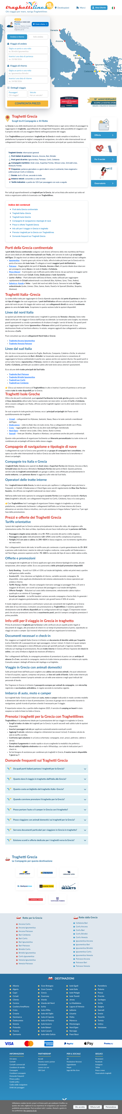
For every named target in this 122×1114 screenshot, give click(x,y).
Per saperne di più (30, 1111)
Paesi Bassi (74, 1034)
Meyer (69, 1067)
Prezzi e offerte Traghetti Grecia (25, 224)
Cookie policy (14, 1082)
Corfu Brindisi (82, 934)
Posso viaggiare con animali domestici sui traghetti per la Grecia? (44, 820)
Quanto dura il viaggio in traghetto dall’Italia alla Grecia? (39, 779)
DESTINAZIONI (64, 978)
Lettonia (72, 1010)
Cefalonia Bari (82, 923)
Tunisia (101, 1021)
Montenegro (74, 1024)
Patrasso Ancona (83, 959)
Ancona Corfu (24, 924)
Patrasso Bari (81, 962)
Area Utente (100, 8)
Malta (71, 1017)
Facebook (98, 1062)
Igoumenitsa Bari (83, 945)
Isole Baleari (46, 1027)
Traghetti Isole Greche (21, 217)
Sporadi (101, 1010)
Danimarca (17, 1017)
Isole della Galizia (48, 1034)
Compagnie (14, 1070)
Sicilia (100, 1003)
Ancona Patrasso (26, 931)
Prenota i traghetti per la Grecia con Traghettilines (33, 232)
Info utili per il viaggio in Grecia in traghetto (30, 228)
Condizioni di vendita (17, 1067)
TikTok (97, 1067)
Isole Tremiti (74, 996)
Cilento (16, 1000)
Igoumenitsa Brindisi (84, 948)
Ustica (100, 1024)
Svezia (100, 1014)
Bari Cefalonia (24, 935)
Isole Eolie (73, 989)
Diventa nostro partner (46, 1062)
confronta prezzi (28, 103)
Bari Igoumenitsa (26, 942)
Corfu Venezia (82, 937)
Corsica (16, 1003)
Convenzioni (42, 1065)
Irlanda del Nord (48, 1003)
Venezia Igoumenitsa (27, 960)
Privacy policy (15, 1079)
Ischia (43, 1007)
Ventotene (102, 1027)
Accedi (40, 1059)
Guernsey (45, 996)
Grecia (44, 993)
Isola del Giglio (47, 1014)
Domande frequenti (17, 1076)
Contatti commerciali (17, 1065)
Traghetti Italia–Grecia (21, 213)
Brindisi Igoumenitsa (27, 953)
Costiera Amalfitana (21, 1007)
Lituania (72, 1014)
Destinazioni (63, 8)
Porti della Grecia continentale (25, 209)
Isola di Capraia (47, 1017)
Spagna (101, 1007)
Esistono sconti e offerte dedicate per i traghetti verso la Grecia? (43, 840)
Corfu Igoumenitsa (26, 956)
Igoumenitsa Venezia (84, 955)
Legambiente (71, 1065)
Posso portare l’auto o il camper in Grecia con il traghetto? (40, 810)
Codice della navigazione (18, 1085)
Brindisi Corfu (24, 949)
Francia (16, 1031)
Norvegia (73, 1031)
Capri (15, 993)
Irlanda (44, 1000)
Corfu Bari (80, 930)
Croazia (16, 1014)
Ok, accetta (80, 1107)
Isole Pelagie (74, 993)
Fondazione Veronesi (74, 1062)
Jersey (72, 1000)
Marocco (73, 1021)
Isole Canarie (46, 1031)
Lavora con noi (43, 1067)
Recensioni (99, 1059)
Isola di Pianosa (47, 1021)
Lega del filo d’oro (73, 1070)
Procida (101, 996)
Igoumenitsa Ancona (84, 941)
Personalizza (111, 1107)
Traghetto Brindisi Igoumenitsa (22, 377)
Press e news (100, 1070)
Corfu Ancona (82, 927)
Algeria (15, 989)
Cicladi (15, 996)
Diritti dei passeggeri (17, 1088)
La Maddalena (75, 1003)
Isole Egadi (73, 986)
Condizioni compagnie (18, 1073)
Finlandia (16, 1027)
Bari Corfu (23, 938)
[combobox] (27, 51)
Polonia (101, 989)
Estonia (16, 1024)
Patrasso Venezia (83, 966)
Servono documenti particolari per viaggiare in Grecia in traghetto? (45, 830)
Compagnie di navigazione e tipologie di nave (31, 220)
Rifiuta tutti (95, 1107)
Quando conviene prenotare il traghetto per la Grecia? (39, 799)
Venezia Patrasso (26, 964)
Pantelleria (102, 986)
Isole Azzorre (46, 1024)
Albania (16, 986)
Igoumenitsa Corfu (83, 952)
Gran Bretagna (47, 986)
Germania (17, 1034)
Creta (15, 1010)
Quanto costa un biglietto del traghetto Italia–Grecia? (38, 789)
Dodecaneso (18, 1021)
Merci (82, 8)
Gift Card (41, 1070)
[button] (114, 7)
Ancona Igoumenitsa (27, 928)
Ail (68, 1059)
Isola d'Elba (45, 1010)
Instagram (99, 1065)
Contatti (12, 1062)
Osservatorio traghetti (103, 1073)
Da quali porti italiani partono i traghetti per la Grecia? (38, 769)
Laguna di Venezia (76, 1007)
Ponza (100, 993)
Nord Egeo (73, 1027)
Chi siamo (13, 1059)
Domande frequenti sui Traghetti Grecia (28, 236)
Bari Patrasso (24, 946)
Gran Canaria (46, 989)
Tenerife (101, 1017)
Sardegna (102, 1000)
